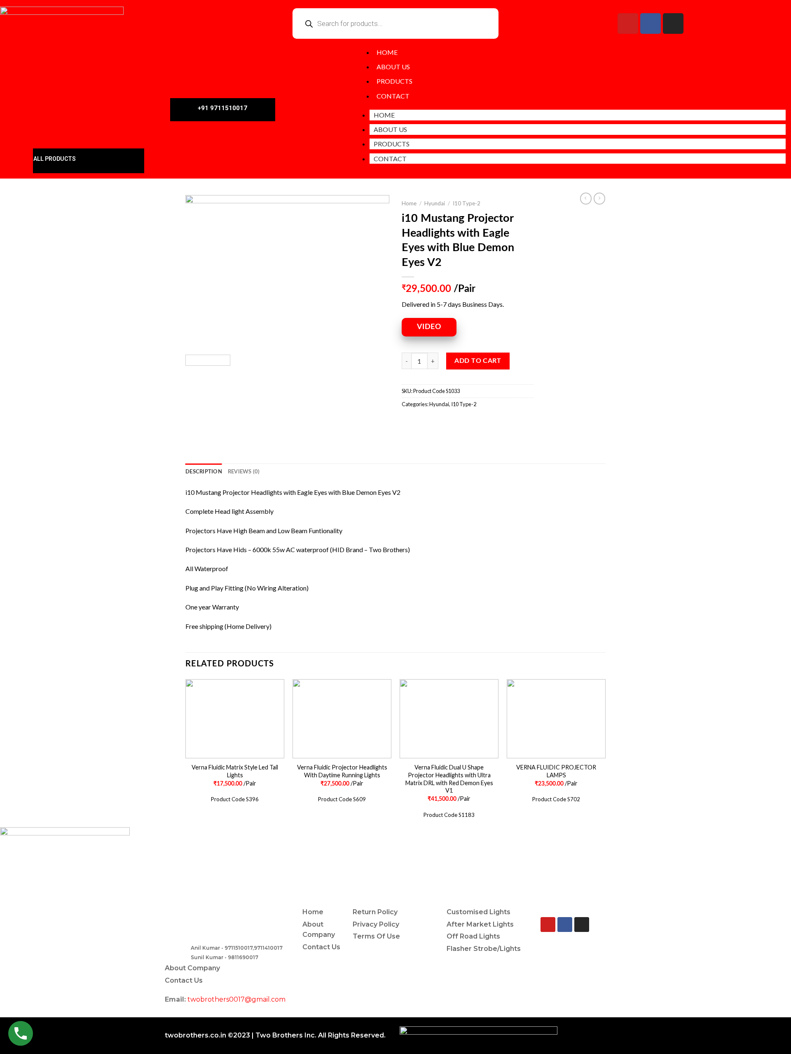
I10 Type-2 (466, 203)
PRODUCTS (394, 81)
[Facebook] (650, 23)
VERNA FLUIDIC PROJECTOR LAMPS (556, 771)
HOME (387, 52)
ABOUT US (393, 67)
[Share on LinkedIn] (468, 422)
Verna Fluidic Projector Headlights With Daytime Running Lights (342, 771)
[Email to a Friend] (439, 422)
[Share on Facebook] (409, 422)
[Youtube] (628, 23)
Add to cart (477, 361)
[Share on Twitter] (424, 422)
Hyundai (434, 203)
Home (409, 203)
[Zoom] (196, 338)
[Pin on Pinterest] (454, 422)
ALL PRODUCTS (54, 158)
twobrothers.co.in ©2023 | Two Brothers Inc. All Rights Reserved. (275, 1035)
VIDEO (429, 327)
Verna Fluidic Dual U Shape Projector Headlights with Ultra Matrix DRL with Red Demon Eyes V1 (449, 779)
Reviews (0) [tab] (244, 471)
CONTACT (393, 96)
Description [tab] (203, 471)
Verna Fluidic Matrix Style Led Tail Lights (235, 771)
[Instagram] (673, 23)
